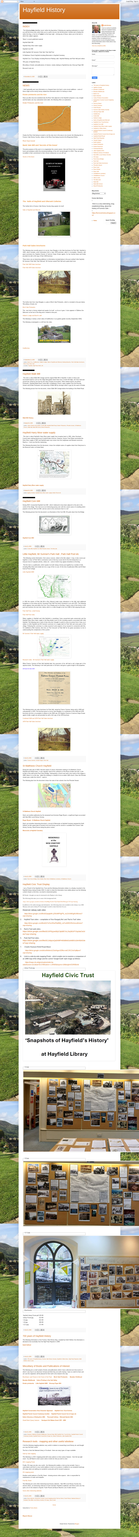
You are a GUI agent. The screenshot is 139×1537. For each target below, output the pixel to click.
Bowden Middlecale (42, 1434)
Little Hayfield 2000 (28, 572)
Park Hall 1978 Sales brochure (32, 267)
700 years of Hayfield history (34, 1359)
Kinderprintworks (66, 362)
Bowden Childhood (32, 1434)
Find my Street (59, 1498)
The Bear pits (53, 548)
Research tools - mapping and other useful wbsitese (48, 1441)
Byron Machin (30, 1498)
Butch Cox (30, 362)
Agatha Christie (31, 492)
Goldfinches (26, 348)
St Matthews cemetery (54, 879)
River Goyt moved (29, 141)
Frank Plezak (67, 1498)
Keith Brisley (107, 25)
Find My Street (27, 1480)
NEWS (26, 85)
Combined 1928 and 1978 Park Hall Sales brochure (38, 718)
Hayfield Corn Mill (31, 501)
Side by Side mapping (29, 1453)
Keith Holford (97, 142)
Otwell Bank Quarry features (31, 1420)
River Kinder (40, 879)
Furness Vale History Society (49, 1359)
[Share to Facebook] (45, 77)
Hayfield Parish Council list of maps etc (42, 1436)
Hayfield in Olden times (62, 1359)
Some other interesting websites (32, 1491)
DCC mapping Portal (29, 1462)
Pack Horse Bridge (32, 879)
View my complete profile (99, 45)
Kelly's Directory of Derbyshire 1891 (34, 1417)
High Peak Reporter (73, 1359)
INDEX (26, 26)
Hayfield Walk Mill (31, 374)
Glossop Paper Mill (55, 1383)
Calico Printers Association (33, 425)
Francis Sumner (31, 760)
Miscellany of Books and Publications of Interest (46, 1366)
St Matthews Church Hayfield (37, 766)
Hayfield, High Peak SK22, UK (35, 365)
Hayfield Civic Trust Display (36, 884)
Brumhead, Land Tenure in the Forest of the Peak (37, 1377)
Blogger (77, 1524)
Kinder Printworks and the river (33, 103)
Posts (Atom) (33, 1508)
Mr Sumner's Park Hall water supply (33, 633)
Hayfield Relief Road (52, 425)
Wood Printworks (45, 427)
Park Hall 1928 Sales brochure (32, 264)
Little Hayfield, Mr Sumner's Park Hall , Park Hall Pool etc (51, 554)
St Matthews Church (66, 879)
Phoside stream (70, 425)
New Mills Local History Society (36, 1500)
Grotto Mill (43, 425)
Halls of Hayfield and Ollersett (31, 210)
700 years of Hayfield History (37, 1336)
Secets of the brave (28, 157)
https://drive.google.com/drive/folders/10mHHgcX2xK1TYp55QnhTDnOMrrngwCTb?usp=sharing (50, 901)
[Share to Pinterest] (47, 77)
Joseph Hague (39, 760)
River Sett (32, 363)
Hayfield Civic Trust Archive (64, 1434)
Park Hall (46, 760)
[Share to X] (43, 77)
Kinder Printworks (61, 425)
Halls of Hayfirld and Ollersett (54, 362)
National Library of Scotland (101, 152)
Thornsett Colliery (52, 1417)
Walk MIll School (37, 427)
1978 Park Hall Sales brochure (32, 721)
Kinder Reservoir (57, 492)
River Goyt (26, 363)
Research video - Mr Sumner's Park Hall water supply (38, 660)
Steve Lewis (31, 1360)
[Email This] (39, 77)
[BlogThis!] (41, 77)
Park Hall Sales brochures (77, 362)
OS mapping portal (28, 1472)
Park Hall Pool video (29, 614)
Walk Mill (30, 427)
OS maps (46, 1500)
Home (54, 1505)
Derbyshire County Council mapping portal (45, 1498)
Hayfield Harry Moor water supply (39, 432)
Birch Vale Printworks (29, 307)
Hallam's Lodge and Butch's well (32, 315)
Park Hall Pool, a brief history (31, 611)
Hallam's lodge (43, 362)
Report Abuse (27, 1516)
